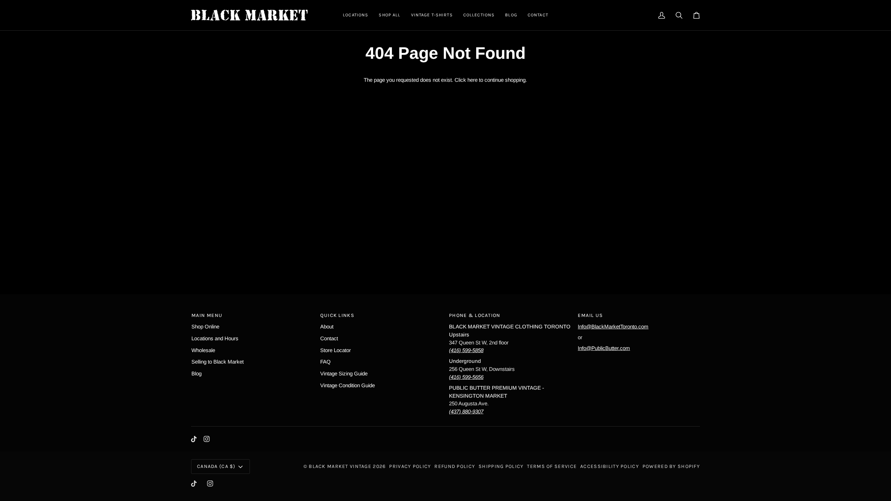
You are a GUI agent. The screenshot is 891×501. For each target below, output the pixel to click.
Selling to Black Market (217, 362)
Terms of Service (552, 466)
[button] (355, 15)
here (472, 80)
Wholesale (203, 350)
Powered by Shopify (671, 466)
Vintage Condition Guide (347, 385)
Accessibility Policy (609, 466)
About (326, 326)
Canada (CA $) (216, 466)
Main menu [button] (207, 315)
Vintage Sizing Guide (344, 373)
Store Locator (335, 350)
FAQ (325, 362)
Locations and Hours (214, 338)
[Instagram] (207, 439)
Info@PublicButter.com (604, 348)
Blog (196, 373)
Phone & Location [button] (474, 315)
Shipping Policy (501, 466)
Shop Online (205, 326)
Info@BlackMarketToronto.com (613, 326)
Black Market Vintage (340, 466)
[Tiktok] (194, 439)
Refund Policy (454, 466)
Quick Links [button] (337, 315)
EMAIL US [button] (590, 315)
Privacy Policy (410, 466)
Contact (329, 338)
